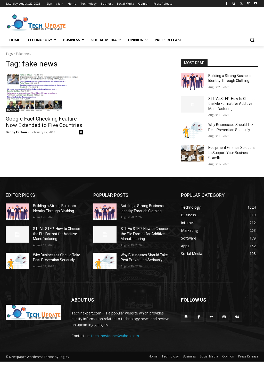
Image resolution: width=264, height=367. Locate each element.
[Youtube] (255, 4)
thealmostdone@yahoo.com (115, 335)
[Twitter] (241, 4)
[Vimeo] (248, 4)
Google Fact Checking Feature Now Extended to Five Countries (44, 122)
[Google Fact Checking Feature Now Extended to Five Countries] (44, 93)
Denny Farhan (16, 132)
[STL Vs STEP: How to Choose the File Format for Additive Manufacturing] (192, 104)
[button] (252, 40)
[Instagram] (234, 4)
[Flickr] (211, 317)
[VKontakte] (237, 317)
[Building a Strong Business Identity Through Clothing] (192, 81)
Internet (12, 110)
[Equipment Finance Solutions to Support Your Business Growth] (192, 153)
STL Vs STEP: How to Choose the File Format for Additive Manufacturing (231, 104)
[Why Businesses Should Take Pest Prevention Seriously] (192, 130)
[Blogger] (186, 317)
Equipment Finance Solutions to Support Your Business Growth (231, 153)
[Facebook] (227, 4)
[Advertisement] (126, 22)
